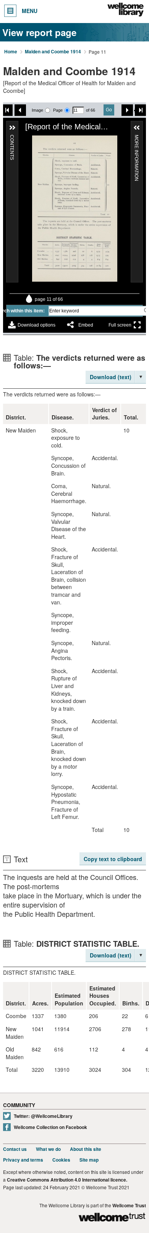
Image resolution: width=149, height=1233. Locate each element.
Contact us (15, 1149)
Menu (29, 11)
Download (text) (110, 377)
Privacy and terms (23, 1160)
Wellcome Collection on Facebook (50, 1127)
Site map (89, 1160)
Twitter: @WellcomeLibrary (43, 1116)
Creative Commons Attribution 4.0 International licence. (67, 1180)
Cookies (61, 1160)
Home (10, 52)
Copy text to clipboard (113, 859)
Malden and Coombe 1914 (53, 52)
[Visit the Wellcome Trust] (112, 1218)
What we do (48, 1149)
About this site (85, 1149)
